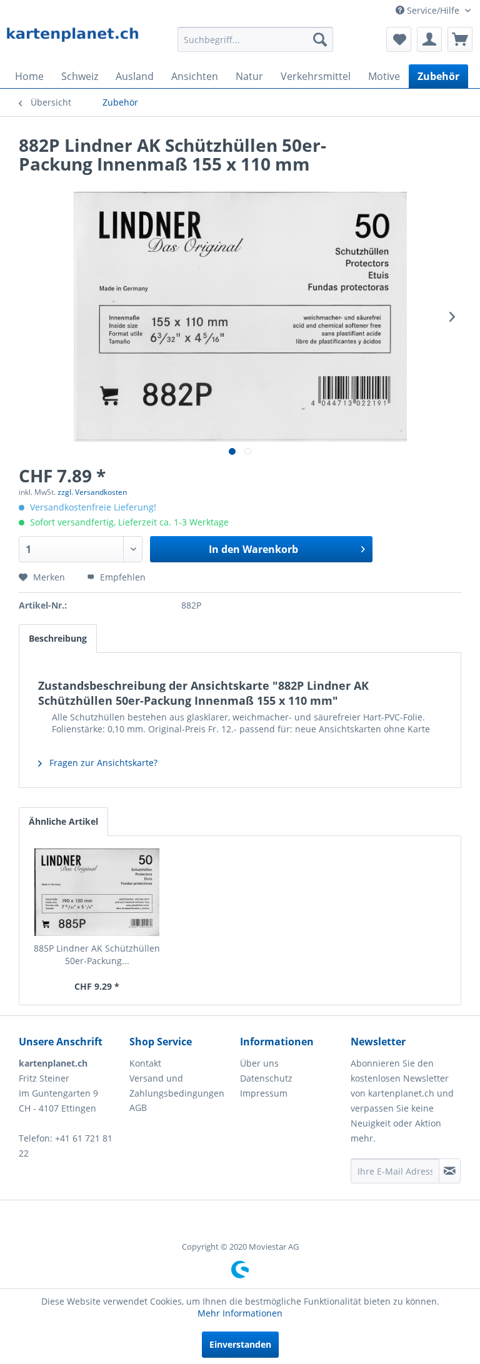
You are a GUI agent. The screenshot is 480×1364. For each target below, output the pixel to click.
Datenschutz (266, 1078)
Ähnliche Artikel (63, 821)
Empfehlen (122, 577)
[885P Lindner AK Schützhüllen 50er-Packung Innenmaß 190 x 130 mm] (97, 892)
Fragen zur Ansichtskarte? (102, 763)
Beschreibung (58, 638)
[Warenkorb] (460, 39)
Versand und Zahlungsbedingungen (176, 1085)
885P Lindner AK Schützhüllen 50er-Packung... (97, 954)
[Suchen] (320, 39)
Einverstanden (240, 1344)
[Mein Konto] (429, 39)
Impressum (264, 1093)
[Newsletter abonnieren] (450, 1170)
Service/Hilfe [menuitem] (433, 10)
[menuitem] (256, 39)
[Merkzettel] (398, 39)
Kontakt (145, 1063)
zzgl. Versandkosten (92, 492)
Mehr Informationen (240, 1313)
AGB (138, 1107)
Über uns (259, 1063)
